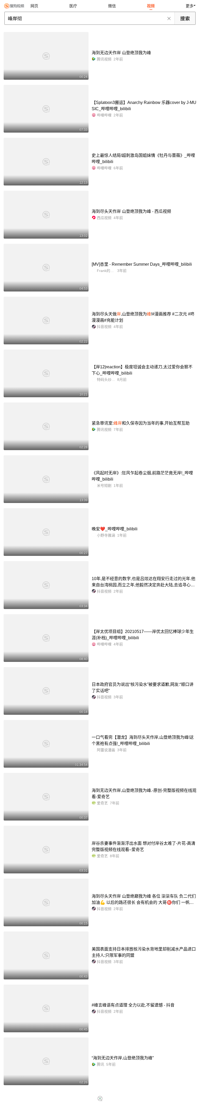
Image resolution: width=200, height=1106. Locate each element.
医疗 (73, 6)
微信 (112, 6)
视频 (151, 6)
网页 (34, 6)
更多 (189, 6)
